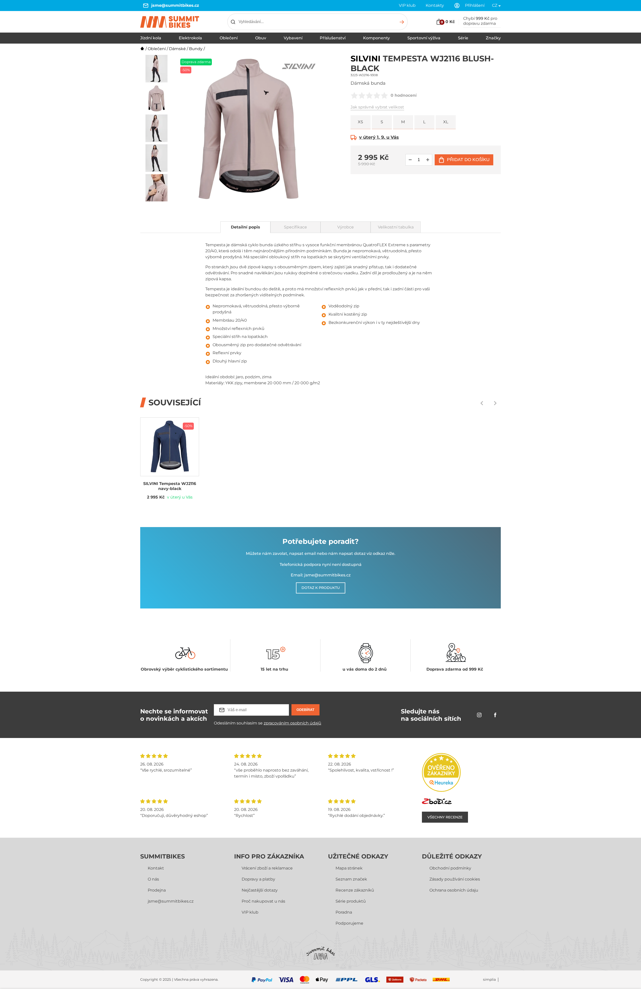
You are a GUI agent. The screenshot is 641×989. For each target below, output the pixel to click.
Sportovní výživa (423, 38)
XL (445, 121)
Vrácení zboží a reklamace (267, 868)
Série (463, 38)
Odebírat (305, 710)
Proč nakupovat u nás (263, 901)
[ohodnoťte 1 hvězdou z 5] (354, 95)
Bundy (196, 48)
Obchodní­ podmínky (450, 868)
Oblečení (229, 38)
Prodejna (157, 890)
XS (360, 121)
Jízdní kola (150, 38)
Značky (493, 38)
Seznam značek (351, 879)
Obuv (260, 38)
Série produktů (351, 901)
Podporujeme (349, 923)
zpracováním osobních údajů (292, 723)
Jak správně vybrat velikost (377, 107)
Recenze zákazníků (355, 890)
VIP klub (407, 5)
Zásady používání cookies (454, 879)
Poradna (344, 912)
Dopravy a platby (258, 879)
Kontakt (156, 868)
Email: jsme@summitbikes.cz (321, 575)
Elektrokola (190, 38)
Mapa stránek (349, 868)
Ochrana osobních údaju (453, 890)
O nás (153, 879)
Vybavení (293, 38)
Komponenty (376, 38)
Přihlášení (475, 5)
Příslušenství (333, 38)
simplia (489, 979)
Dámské (177, 48)
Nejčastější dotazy (260, 890)
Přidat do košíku (468, 159)
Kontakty (435, 5)
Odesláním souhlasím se (267, 723)
